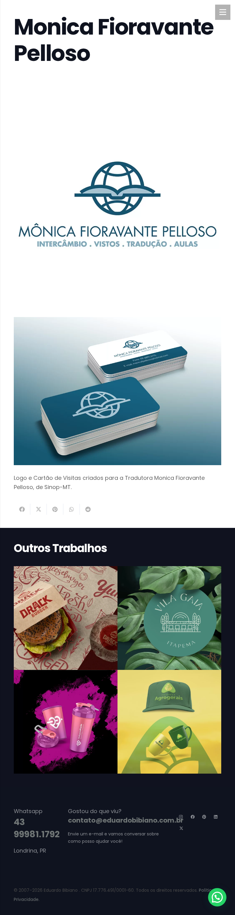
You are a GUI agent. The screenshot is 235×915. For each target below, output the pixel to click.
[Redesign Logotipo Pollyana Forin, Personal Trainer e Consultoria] (66, 722)
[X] (181, 829)
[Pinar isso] (55, 509)
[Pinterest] (204, 817)
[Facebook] (193, 817)
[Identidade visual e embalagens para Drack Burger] (66, 618)
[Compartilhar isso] (22, 509)
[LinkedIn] (216, 817)
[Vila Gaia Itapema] (169, 618)
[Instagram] (181, 817)
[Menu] (222, 12)
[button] (217, 897)
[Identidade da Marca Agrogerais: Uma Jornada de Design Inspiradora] (169, 722)
